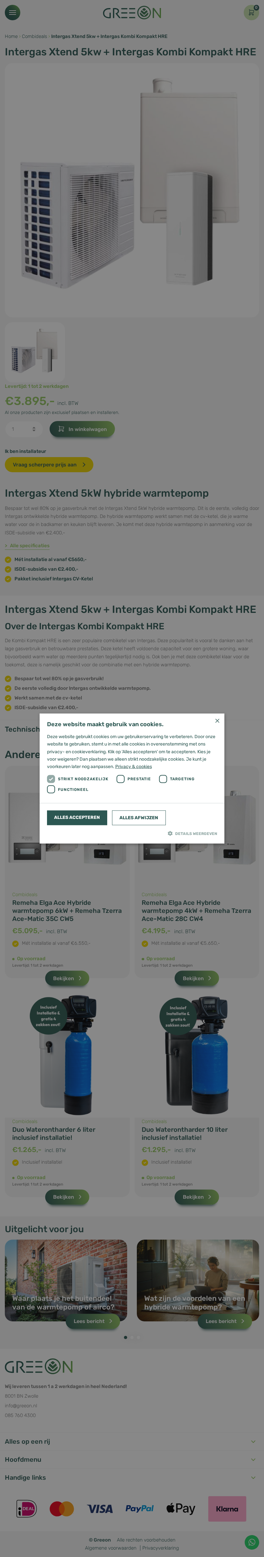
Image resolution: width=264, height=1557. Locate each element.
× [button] (217, 720)
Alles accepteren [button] (77, 817)
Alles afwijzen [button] (138, 817)
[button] (132, 833)
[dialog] (132, 778)
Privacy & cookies (133, 766)
